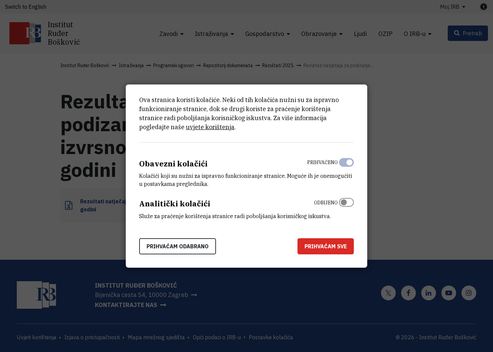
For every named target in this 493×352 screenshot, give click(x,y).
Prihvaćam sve (326, 246)
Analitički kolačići (174, 203)
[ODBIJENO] (346, 207)
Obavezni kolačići (173, 163)
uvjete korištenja (210, 127)
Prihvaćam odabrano (178, 246)
